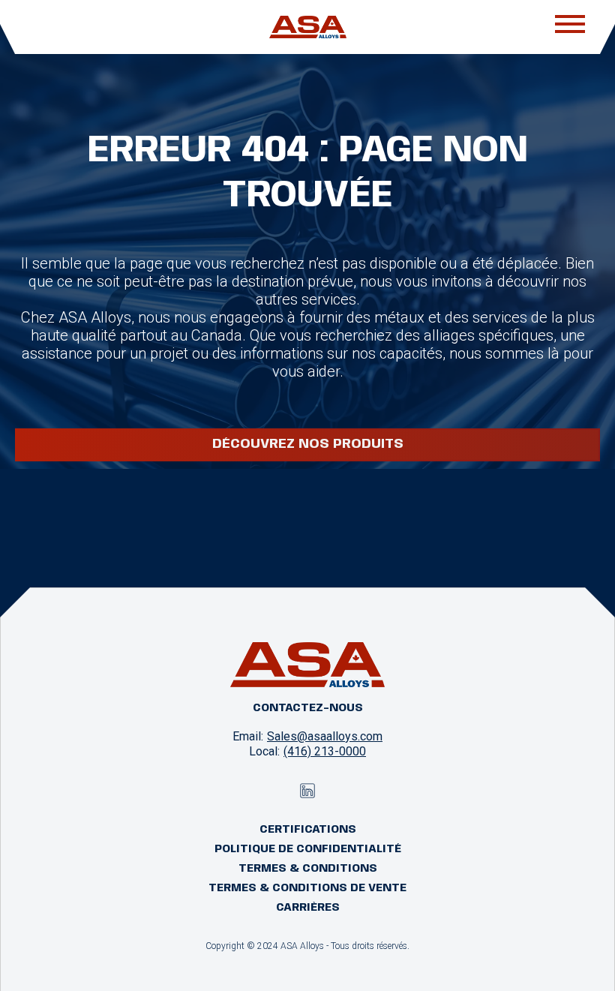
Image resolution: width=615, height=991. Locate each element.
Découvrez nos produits (308, 444)
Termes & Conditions (307, 869)
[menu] (570, 27)
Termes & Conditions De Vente (307, 888)
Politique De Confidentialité (307, 849)
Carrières (308, 908)
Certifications (308, 830)
